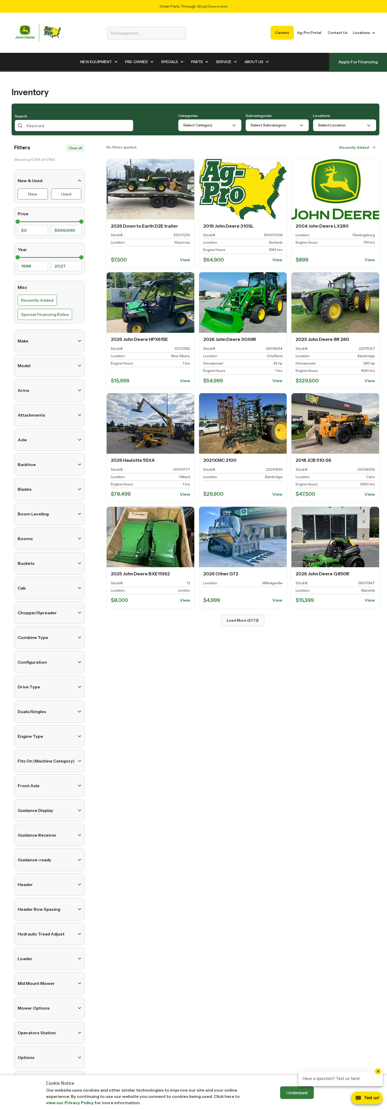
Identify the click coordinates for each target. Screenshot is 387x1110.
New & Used (30, 180)
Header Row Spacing (39, 909)
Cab (22, 588)
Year (22, 249)
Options (26, 1057)
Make (23, 341)
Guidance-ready (34, 859)
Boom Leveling (33, 513)
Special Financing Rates (45, 314)
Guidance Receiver (37, 835)
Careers (282, 32)
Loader (25, 958)
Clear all (75, 148)
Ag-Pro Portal (309, 32)
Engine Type (30, 736)
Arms (23, 390)
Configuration (32, 662)
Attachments (31, 415)
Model (24, 365)
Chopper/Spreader (37, 612)
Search (21, 116)
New (32, 194)
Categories (188, 115)
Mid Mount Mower (36, 983)
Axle (22, 439)
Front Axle (28, 785)
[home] (38, 33)
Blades (25, 489)
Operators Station (37, 1032)
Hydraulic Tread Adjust (41, 934)
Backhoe (27, 464)
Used (66, 194)
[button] (363, 32)
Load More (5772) (243, 620)
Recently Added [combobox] (354, 147)
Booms (25, 538)
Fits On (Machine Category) (46, 761)
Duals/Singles (32, 711)
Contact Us (338, 32)
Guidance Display (35, 810)
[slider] (17, 221)
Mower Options (34, 1008)
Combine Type (33, 637)
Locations (321, 115)
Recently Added (37, 300)
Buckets (26, 563)
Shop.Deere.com (212, 6)
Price (23, 213)
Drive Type (29, 686)
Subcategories (259, 115)
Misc (22, 287)
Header (25, 884)
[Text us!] (367, 1099)
